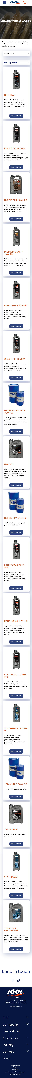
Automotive (12, 42)
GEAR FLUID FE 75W (14, 359)
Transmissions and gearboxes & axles (15, 43)
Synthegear (11, 876)
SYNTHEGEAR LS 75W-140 (16, 675)
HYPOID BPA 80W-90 (15, 200)
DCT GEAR (9, 95)
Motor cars (24, 44)
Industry (8, 1045)
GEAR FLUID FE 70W (14, 148)
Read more (16, 116)
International (11, 1031)
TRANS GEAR (11, 829)
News (6, 1058)
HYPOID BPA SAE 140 (15, 518)
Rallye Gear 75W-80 (16, 621)
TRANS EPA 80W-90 (16, 784)
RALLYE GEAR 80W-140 (14, 566)
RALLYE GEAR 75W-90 (16, 305)
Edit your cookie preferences (16, 1072)
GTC (15, 1068)
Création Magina (15, 1074)
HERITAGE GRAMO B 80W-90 (14, 411)
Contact (8, 1052)
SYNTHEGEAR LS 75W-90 (16, 729)
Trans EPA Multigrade (11, 929)
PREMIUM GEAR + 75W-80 (13, 253)
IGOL (6, 1018)
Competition (11, 1025)
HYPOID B (9, 464)
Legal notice (15, 1066)
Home (4, 42)
